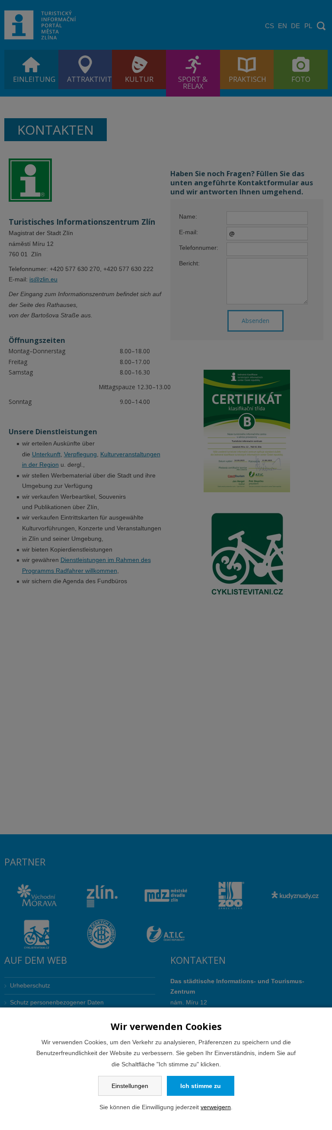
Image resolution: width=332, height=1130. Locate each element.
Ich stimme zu (200, 1085)
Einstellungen (130, 1085)
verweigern (216, 1107)
